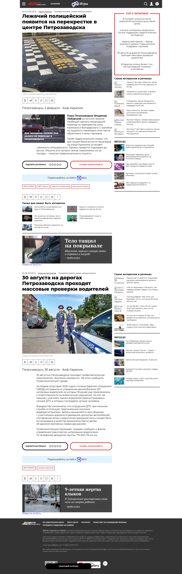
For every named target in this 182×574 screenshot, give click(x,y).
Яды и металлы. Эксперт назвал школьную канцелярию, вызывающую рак (141, 112)
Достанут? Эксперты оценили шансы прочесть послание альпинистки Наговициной (143, 131)
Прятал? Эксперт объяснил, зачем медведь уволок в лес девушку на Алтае (142, 84)
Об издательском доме (53, 522)
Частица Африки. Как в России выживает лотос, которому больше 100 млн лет (142, 299)
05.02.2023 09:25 (29, 12)
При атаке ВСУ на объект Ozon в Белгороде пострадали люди (140, 165)
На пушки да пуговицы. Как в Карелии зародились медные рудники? (47, 218)
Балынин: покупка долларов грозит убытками (142, 174)
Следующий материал (68, 566)
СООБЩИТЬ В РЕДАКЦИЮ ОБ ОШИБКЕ (58, 525)
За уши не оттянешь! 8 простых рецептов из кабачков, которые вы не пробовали (143, 317)
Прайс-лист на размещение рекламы (110, 522)
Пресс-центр (72, 522)
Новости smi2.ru (31, 264)
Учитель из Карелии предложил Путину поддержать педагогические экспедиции (137, 32)
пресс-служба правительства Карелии (39, 94)
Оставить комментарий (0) (91, 165)
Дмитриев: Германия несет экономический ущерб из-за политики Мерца (138, 157)
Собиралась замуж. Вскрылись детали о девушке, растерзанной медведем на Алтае (141, 103)
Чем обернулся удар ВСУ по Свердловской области (138, 184)
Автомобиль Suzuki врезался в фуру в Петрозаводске (47, 208)
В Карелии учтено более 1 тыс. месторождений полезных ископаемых (137, 66)
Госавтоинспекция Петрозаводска (37, 355)
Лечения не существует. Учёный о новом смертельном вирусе (141, 93)
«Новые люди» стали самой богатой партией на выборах (142, 380)
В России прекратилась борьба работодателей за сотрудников (140, 146)
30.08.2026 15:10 (29, 273)
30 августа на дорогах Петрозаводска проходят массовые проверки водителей (137, 55)
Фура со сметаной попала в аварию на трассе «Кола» (91, 208)
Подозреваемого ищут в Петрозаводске (90, 217)
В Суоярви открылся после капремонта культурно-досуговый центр (137, 21)
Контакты (85, 522)
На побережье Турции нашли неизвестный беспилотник (139, 342)
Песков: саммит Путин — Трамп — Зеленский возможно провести (141, 351)
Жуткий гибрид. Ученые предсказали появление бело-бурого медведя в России (143, 122)
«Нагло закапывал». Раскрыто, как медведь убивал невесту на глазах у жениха (142, 289)
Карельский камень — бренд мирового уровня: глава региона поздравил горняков (137, 44)
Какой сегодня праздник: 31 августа (141, 360)
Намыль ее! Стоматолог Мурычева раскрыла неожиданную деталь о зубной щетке (142, 280)
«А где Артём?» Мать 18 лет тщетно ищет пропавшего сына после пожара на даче (142, 308)
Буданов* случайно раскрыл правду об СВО (142, 370)
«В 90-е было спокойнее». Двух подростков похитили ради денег (142, 326)
